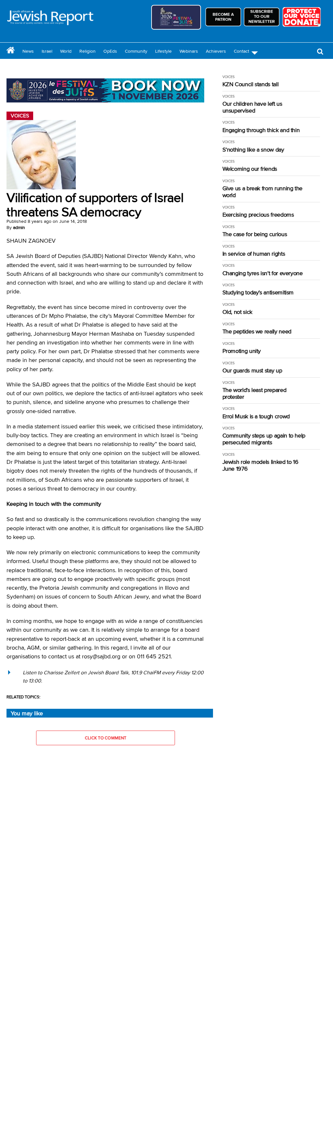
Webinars (189, 51)
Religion (87, 51)
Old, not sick (237, 312)
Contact (241, 51)
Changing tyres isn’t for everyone (262, 273)
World (66, 51)
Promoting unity (241, 351)
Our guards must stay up (252, 370)
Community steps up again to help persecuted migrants (263, 439)
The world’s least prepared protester (254, 393)
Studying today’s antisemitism (258, 292)
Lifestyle (163, 51)
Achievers (216, 51)
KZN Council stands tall (250, 84)
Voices (228, 76)
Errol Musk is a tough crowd (256, 416)
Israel (47, 51)
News (28, 51)
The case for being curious (254, 234)
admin (19, 227)
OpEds (110, 51)
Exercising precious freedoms (258, 214)
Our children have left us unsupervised (252, 107)
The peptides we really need (256, 331)
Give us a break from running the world (262, 191)
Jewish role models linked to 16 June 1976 (260, 465)
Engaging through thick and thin (261, 130)
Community (136, 51)
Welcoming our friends (249, 169)
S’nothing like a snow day (253, 149)
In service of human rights (253, 253)
